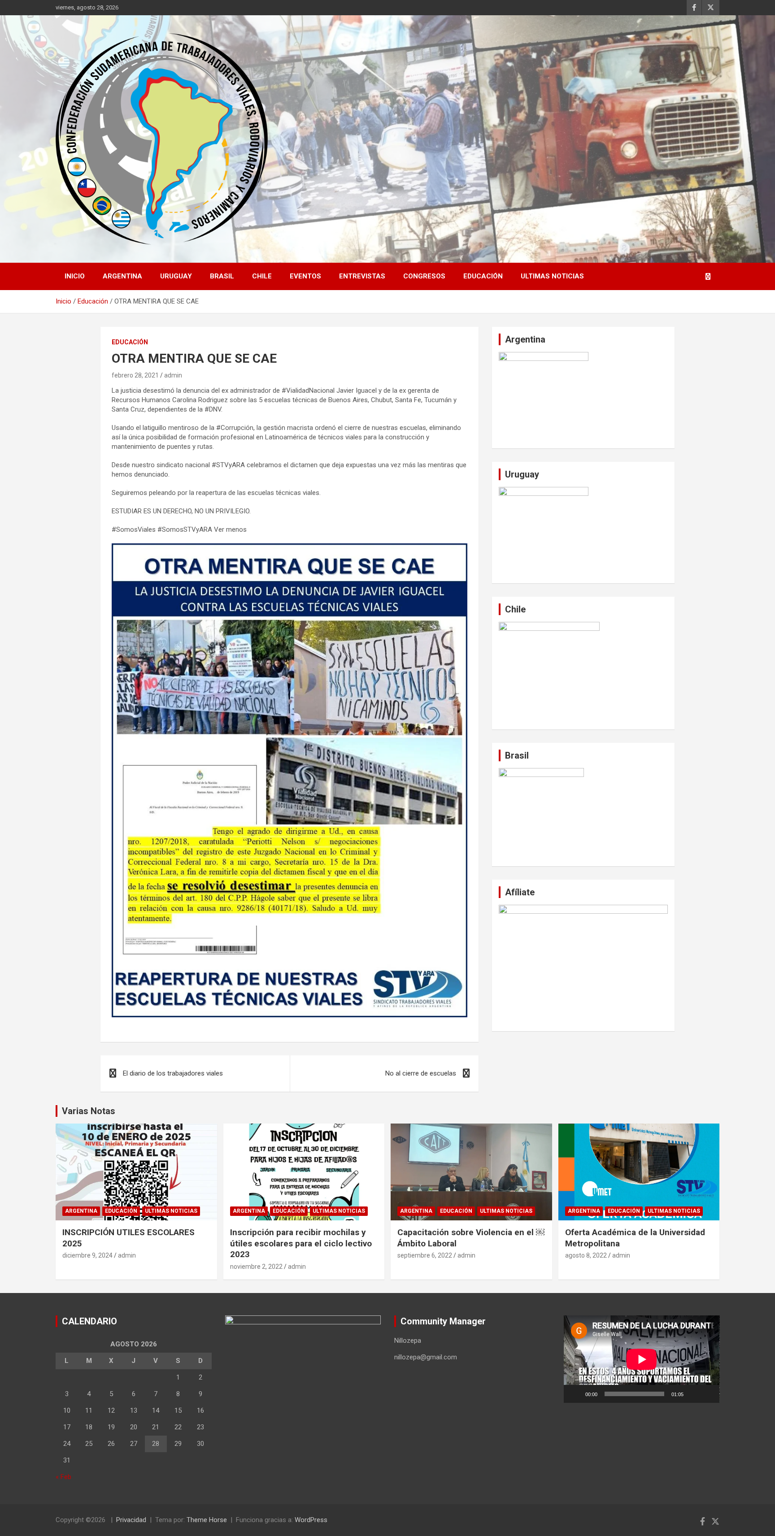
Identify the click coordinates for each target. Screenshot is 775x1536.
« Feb (63, 1477)
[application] (642, 1359)
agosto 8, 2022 (586, 1255)
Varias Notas (88, 1111)
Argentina (122, 276)
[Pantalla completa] (707, 1393)
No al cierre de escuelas (420, 1073)
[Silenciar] (693, 1393)
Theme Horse (207, 1520)
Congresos (424, 276)
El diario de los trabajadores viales (173, 1073)
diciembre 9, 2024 (87, 1255)
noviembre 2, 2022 (256, 1266)
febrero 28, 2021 (135, 375)
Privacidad (131, 1520)
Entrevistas (362, 276)
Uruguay (176, 276)
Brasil (222, 276)
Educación (483, 276)
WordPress (311, 1520)
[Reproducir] (575, 1393)
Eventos (305, 276)
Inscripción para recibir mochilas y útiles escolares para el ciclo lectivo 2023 (301, 1243)
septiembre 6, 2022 (424, 1255)
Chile (262, 276)
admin (173, 375)
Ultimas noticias (552, 276)
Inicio (75, 276)
